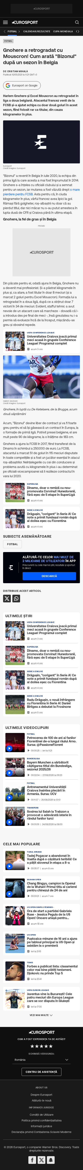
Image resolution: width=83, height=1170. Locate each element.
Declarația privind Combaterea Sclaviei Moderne (41, 1132)
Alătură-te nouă (41, 1100)
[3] (41, 1046)
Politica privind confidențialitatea (42, 1120)
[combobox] (41, 1060)
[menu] (77, 22)
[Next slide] (78, 31)
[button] (5, 22)
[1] (32, 1046)
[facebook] (32, 1160)
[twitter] (41, 1160)
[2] (37, 1046)
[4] (46, 1046)
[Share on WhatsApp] (16, 598)
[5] (50, 1046)
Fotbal (8, 41)
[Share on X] (7, 598)
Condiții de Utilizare (41, 1114)
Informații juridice (41, 1126)
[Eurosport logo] (25, 22)
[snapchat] (51, 1160)
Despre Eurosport (41, 1094)
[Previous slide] (4, 31)
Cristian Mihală (17, 71)
